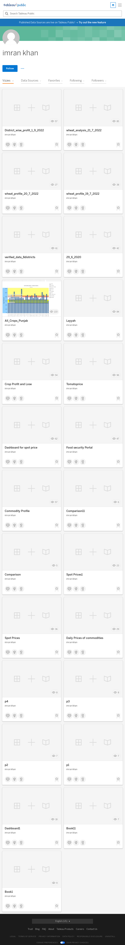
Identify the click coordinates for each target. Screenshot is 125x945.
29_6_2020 (73, 257)
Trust (30, 929)
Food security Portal (79, 447)
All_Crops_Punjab (16, 320)
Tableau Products (65, 929)
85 (118, 121)
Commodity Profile (17, 511)
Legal (13, 936)
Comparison (13, 574)
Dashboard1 (12, 828)
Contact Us (91, 929)
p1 (67, 765)
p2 (6, 765)
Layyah (71, 320)
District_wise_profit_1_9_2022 (24, 130)
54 (56, 375)
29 (118, 629)
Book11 (71, 828)
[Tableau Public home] (14, 5)
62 (56, 438)
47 (118, 438)
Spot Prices (12, 638)
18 (56, 819)
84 (118, 311)
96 (118, 375)
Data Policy (68, 936)
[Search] (6, 13)
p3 (68, 701)
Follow (10, 68)
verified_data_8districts (20, 257)
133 (55, 311)
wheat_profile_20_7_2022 (21, 193)
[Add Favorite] (57, 145)
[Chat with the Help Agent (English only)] (113, 5)
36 (56, 629)
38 (118, 185)
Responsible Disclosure (90, 936)
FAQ (44, 929)
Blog (37, 929)
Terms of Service (27, 936)
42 (118, 248)
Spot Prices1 (74, 574)
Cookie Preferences (47, 943)
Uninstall (110, 936)
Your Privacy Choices (77, 943)
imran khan (10, 134)
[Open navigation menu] (120, 5)
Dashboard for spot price (21, 447)
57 (56, 121)
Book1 (9, 892)
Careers (80, 929)
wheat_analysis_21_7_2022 (84, 130)
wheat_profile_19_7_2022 (82, 193)
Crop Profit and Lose (18, 384)
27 (56, 185)
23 (118, 565)
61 (56, 248)
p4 (6, 701)
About (51, 929)
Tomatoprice (74, 384)
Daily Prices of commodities (84, 638)
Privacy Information (49, 936)
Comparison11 (75, 511)
